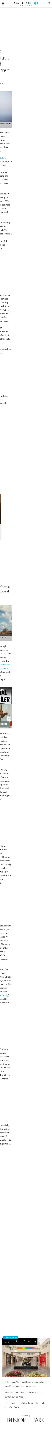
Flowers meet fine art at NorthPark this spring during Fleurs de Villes (24, 1394)
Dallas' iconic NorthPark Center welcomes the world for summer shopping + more (24, 1384)
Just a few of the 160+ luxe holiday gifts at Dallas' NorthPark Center (25, 1405)
